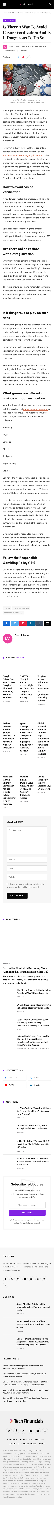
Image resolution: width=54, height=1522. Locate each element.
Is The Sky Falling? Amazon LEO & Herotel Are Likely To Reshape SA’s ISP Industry (33, 1144)
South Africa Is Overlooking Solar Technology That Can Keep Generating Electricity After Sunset (33, 1022)
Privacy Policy (25, 1223)
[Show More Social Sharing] (28, 57)
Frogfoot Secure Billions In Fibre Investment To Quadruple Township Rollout (43, 688)
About (42, 1444)
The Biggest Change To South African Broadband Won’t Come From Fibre (34, 991)
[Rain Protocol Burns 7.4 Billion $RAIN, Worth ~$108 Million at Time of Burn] (8, 1325)
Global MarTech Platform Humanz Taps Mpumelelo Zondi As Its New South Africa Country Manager (43, 738)
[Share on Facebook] (14, 57)
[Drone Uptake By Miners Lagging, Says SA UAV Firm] (44, 768)
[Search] (49, 4)
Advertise (14, 1444)
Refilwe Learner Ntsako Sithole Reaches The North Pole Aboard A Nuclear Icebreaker (9, 735)
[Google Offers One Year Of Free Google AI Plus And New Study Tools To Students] (9, 667)
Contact (39, 1440)
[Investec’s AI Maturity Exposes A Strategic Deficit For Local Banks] (8, 1129)
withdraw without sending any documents (23, 155)
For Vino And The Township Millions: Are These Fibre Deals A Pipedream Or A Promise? (34, 1111)
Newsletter (26, 1440)
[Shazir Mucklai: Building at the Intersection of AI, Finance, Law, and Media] (8, 1308)
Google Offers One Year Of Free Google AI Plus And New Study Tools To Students (9, 687)
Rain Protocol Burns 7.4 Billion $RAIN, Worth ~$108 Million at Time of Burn (33, 1324)
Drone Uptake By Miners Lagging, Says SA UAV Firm (44, 782)
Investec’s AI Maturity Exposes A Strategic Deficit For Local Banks (32, 1127)
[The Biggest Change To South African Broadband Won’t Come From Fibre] (8, 994)
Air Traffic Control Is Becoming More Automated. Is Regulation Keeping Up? (25, 969)
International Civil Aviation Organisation (25, 976)
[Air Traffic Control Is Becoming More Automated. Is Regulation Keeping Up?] (27, 942)
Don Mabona (15, 47)
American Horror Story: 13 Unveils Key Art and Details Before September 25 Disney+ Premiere (9, 790)
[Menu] (4, 4)
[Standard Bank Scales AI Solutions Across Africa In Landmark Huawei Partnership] (8, 1162)
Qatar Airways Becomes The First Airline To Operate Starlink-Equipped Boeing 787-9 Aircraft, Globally (26, 737)
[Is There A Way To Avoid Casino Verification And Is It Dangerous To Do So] (27, 95)
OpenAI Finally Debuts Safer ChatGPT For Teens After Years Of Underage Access (26, 787)
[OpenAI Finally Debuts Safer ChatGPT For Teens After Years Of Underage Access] (27, 768)
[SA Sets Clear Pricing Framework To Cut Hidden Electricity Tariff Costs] (8, 1008)
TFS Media (37, 1451)
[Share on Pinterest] (23, 57)
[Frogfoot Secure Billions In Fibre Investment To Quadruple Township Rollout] (44, 667)
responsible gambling (13, 612)
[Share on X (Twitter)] (18, 57)
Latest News (9, 20)
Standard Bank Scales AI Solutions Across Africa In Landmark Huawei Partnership (33, 1161)
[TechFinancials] (27, 4)
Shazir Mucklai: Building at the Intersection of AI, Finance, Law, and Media (33, 1307)
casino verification (21, 608)
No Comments (10, 51)
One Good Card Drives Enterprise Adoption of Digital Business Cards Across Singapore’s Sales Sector (32, 1341)
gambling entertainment (35, 408)
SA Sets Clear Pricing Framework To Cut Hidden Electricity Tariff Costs (34, 1006)
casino (7, 608)
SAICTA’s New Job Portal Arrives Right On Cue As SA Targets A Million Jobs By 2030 (27, 687)
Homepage (12, 1440)
